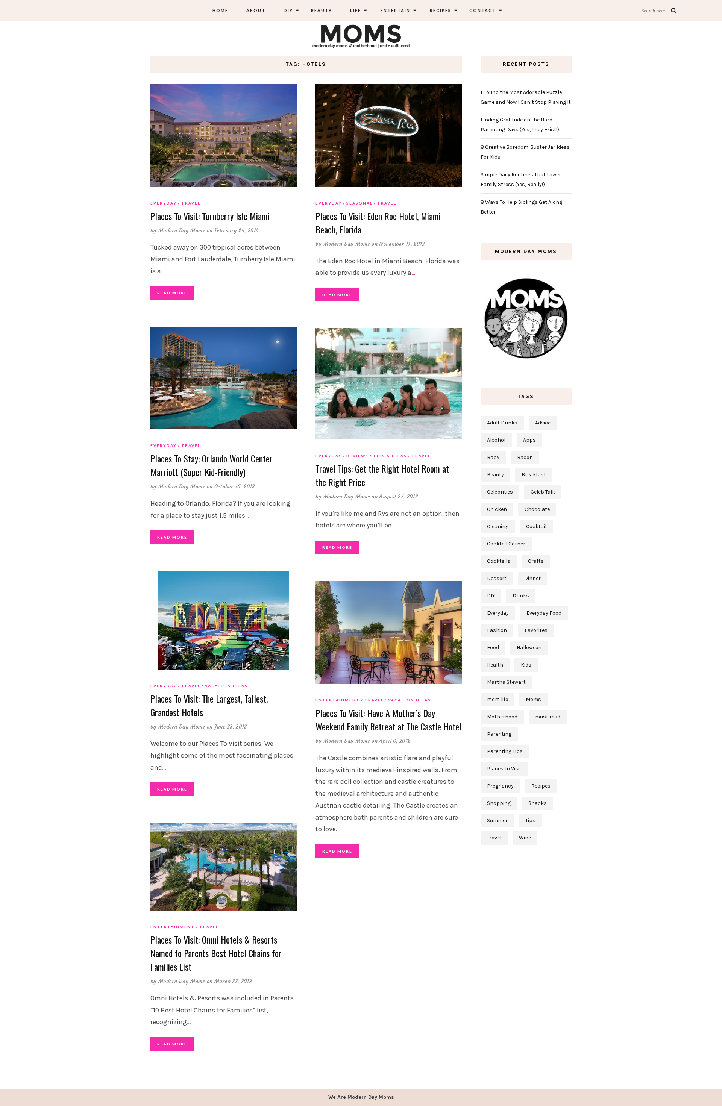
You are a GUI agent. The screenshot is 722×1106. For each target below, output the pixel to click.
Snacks (537, 803)
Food (493, 647)
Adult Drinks (502, 423)
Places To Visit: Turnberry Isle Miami (210, 216)
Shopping (499, 803)
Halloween (529, 647)
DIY (288, 10)
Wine (525, 838)
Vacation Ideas (226, 685)
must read (547, 717)
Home (220, 10)
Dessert (497, 578)
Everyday (163, 203)
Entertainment (337, 700)
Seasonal (359, 203)
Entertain (394, 10)
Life (355, 10)
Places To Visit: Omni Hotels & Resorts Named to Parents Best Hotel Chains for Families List (216, 953)
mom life (497, 699)
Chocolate (537, 509)
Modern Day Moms (181, 230)
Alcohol (496, 440)
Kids (526, 665)
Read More (172, 293)
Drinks (521, 595)
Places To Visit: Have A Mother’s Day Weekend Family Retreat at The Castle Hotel (388, 719)
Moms (533, 699)
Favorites (536, 630)
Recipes (439, 10)
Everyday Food (543, 613)
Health (495, 665)
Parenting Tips (505, 751)
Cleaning (497, 526)
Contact (482, 10)
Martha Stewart (506, 682)
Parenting (499, 734)
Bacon (525, 457)
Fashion (497, 630)
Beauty (321, 10)
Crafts (536, 561)
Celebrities (500, 492)
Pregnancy (500, 786)
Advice (543, 423)
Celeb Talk (543, 492)
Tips (530, 820)
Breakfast (534, 474)
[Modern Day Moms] (361, 35)
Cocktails (498, 561)
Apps (529, 440)
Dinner (532, 578)
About (255, 10)
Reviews (357, 455)
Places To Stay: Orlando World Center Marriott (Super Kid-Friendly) (211, 465)
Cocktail (536, 526)
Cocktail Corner (506, 544)
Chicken (497, 509)
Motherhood (502, 717)
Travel (190, 203)
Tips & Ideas (390, 455)
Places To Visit (504, 768)
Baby (493, 457)
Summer (497, 820)
